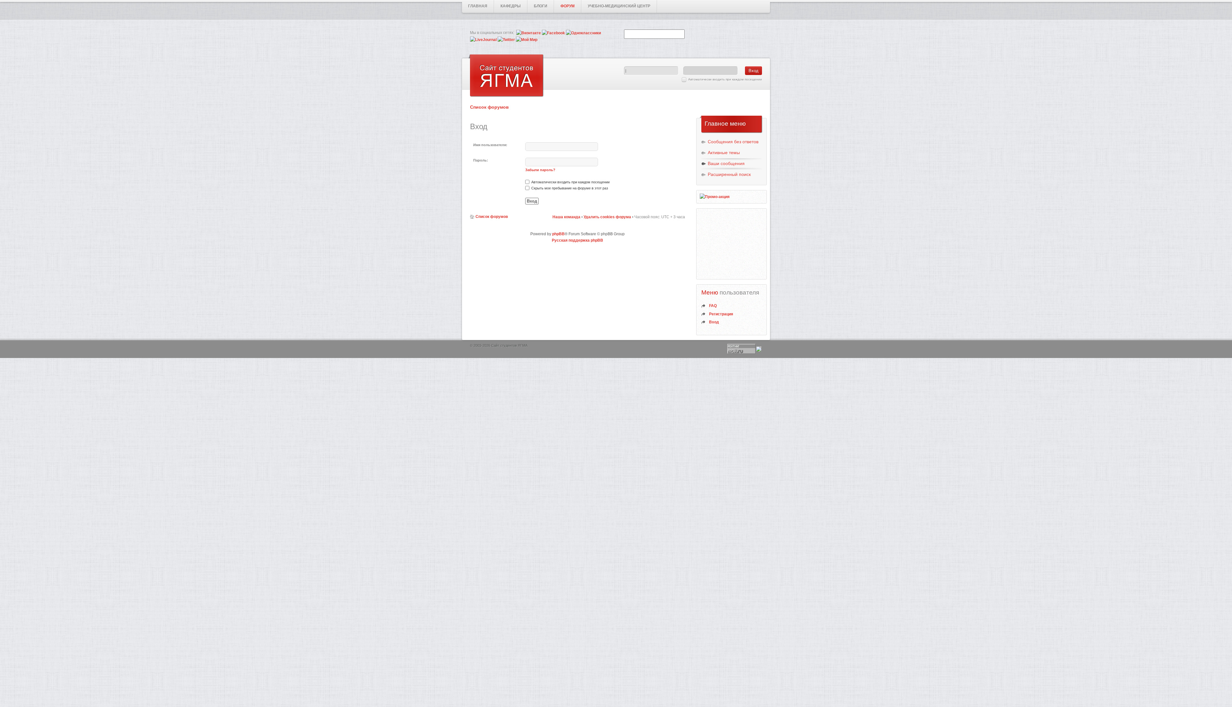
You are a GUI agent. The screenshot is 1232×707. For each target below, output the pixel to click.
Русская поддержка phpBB (577, 240)
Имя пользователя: (490, 145)
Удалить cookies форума (607, 217)
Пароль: (480, 160)
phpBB (558, 234)
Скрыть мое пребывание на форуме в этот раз (569, 188)
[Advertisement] (732, 244)
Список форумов (489, 107)
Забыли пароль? (540, 170)
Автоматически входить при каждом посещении (725, 79)
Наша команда (566, 217)
